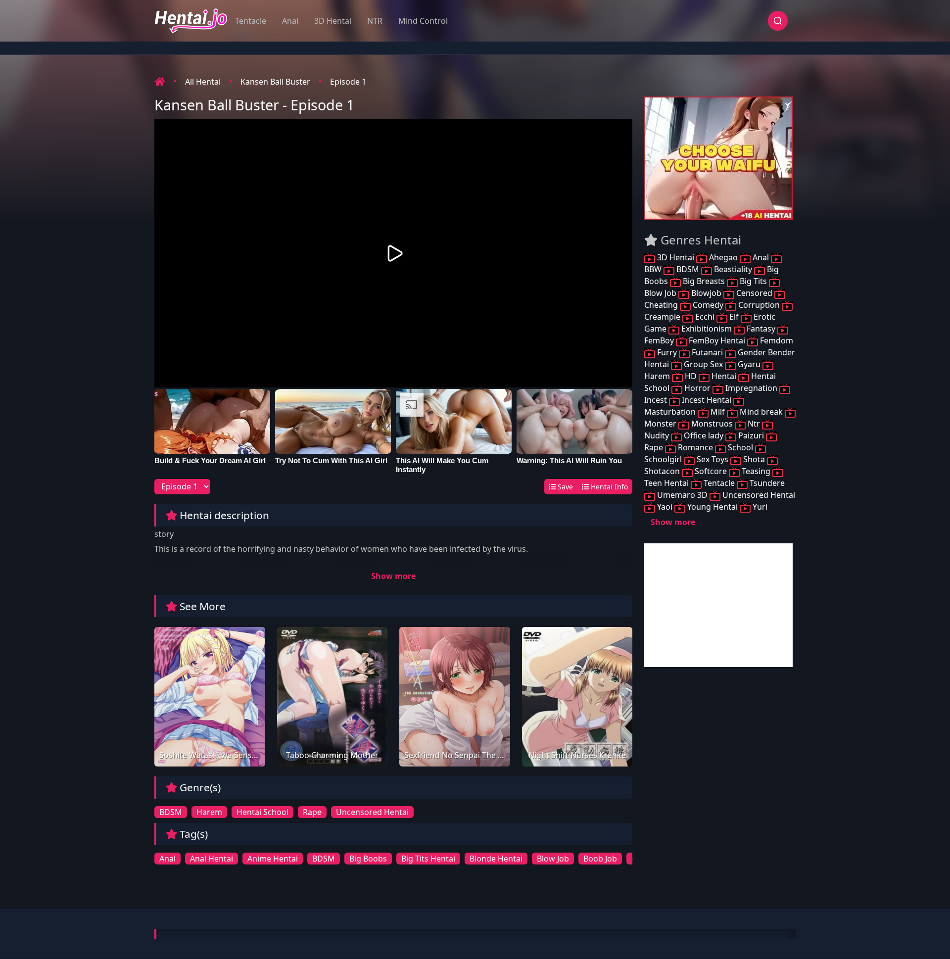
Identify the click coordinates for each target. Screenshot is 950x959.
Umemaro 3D (682, 494)
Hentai (724, 376)
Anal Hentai (211, 858)
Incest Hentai (706, 399)
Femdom (775, 340)
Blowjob (706, 293)
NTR (374, 20)
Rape (312, 812)
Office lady (703, 435)
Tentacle (250, 20)
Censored (754, 293)
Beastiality (733, 269)
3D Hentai (332, 20)
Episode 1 (348, 81)
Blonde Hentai (496, 858)
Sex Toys (712, 459)
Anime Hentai (272, 858)
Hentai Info (608, 486)
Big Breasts (704, 281)
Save (564, 486)
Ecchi (704, 316)
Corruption (759, 304)
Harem (209, 812)
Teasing (756, 471)
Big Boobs (368, 858)
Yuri (759, 506)
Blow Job (553, 858)
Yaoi (664, 506)
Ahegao (723, 257)
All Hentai (203, 81)
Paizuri (751, 435)
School (740, 447)
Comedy (708, 304)
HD (691, 376)
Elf (734, 316)
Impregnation (751, 388)
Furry (667, 352)
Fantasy (761, 328)
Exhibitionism (706, 328)
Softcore (711, 471)
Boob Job (600, 858)
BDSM (170, 812)
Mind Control (423, 20)
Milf (718, 411)
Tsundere (766, 483)
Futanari (707, 352)
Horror (697, 388)
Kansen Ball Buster (275, 81)
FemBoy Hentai (717, 340)
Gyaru (749, 364)
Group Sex (703, 364)
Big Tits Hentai (428, 858)
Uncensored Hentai (372, 812)
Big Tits (753, 281)
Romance (695, 447)
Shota (754, 459)
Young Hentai (712, 506)
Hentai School (262, 812)
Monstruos (712, 423)
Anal (290, 20)
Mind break (761, 411)
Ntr (754, 423)
